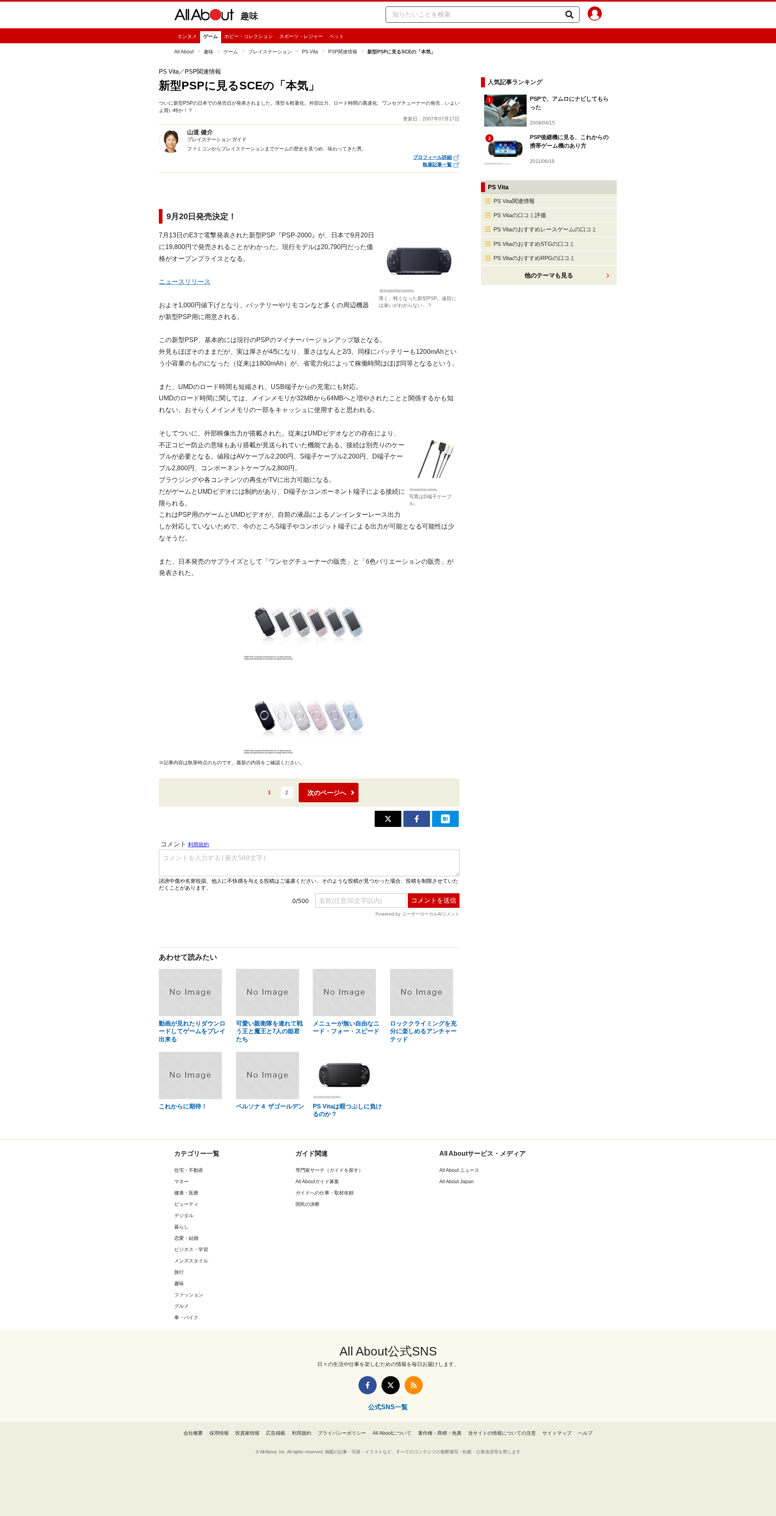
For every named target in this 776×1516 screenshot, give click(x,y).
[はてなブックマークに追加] (445, 819)
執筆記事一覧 (437, 164)
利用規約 (301, 1433)
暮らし (181, 1227)
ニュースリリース (185, 281)
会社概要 (193, 1433)
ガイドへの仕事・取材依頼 (324, 1193)
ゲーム (210, 36)
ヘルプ (585, 1433)
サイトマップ (556, 1433)
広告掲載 (275, 1433)
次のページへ (327, 792)
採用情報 (219, 1433)
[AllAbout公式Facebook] (367, 1385)
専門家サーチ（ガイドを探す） (329, 1170)
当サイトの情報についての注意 (502, 1433)
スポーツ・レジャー (301, 36)
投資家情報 (247, 1433)
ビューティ (186, 1204)
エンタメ (187, 36)
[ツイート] (388, 819)
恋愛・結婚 (186, 1238)
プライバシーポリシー (342, 1433)
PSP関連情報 (342, 52)
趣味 (249, 16)
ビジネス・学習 (191, 1249)
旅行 (179, 1272)
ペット (336, 36)
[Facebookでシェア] (416, 819)
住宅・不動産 (188, 1170)
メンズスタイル (191, 1261)
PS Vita (310, 52)
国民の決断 (307, 1204)
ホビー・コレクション (248, 36)
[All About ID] (595, 14)
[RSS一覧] (414, 1385)
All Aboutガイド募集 (317, 1181)
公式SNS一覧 (388, 1407)
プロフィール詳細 (432, 157)
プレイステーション (270, 52)
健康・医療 (186, 1193)
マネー (181, 1181)
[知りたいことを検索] (569, 14)
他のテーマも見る (549, 275)
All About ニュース (459, 1170)
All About (184, 52)
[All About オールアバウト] (204, 16)
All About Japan (456, 1181)
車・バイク (186, 1317)
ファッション (188, 1295)
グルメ (181, 1306)
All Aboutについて (392, 1433)
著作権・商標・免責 (440, 1433)
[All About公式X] (391, 1385)
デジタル (184, 1215)
